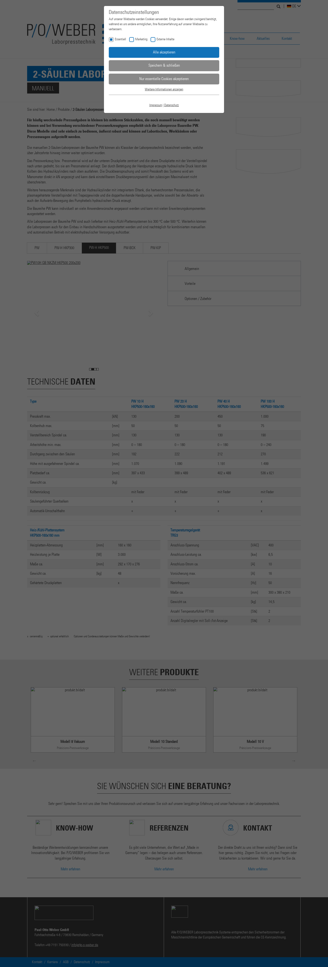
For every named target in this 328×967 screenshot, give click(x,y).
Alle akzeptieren (164, 52)
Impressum (155, 105)
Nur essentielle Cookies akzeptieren (164, 79)
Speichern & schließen (164, 65)
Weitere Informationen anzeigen (164, 89)
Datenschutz (171, 105)
